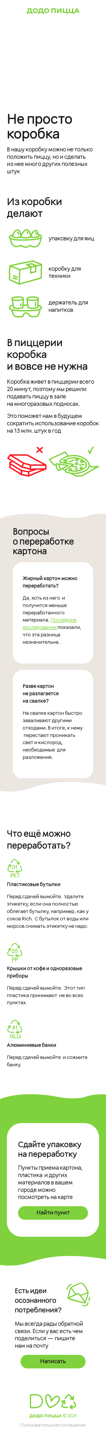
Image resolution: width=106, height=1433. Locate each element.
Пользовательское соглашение (53, 1425)
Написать (53, 1361)
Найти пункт (53, 1213)
